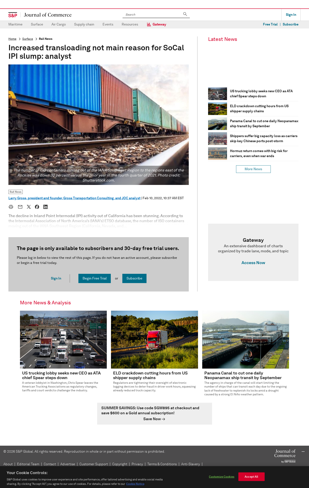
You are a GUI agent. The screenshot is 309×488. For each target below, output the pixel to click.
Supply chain (84, 24)
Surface (37, 24)
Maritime (15, 24)
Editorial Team (28, 464)
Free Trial (270, 24)
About (8, 464)
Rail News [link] (15, 191)
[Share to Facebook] (37, 207)
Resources (130, 24)
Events (108, 24)
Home (12, 39)
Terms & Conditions (162, 464)
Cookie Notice (135, 483)
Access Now (253, 262)
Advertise (67, 464)
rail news (45, 39)
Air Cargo (59, 24)
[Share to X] (29, 207)
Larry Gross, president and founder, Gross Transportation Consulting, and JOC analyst (74, 198)
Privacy (137, 464)
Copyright (119, 464)
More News (253, 169)
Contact (50, 464)
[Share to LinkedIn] (45, 207)
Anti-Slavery (190, 464)
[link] (253, 252)
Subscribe (290, 24)
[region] (154, 477)
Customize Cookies (221, 476)
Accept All (251, 476)
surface (27, 39)
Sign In (291, 15)
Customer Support (93, 464)
